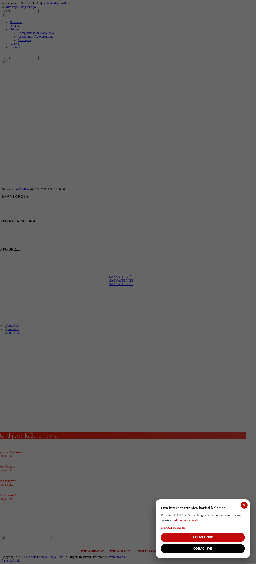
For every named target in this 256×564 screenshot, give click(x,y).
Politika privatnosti (185, 520)
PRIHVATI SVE (203, 537)
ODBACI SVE (202, 548)
